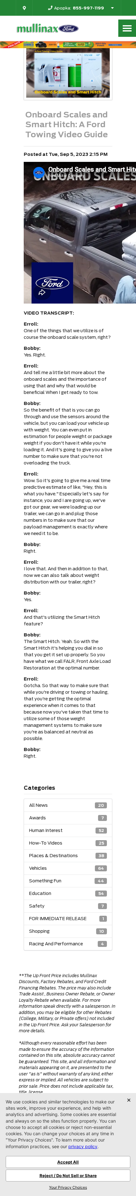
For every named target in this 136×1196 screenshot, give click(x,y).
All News (66, 805)
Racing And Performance (66, 943)
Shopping (66, 931)
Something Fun (66, 880)
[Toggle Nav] (127, 28)
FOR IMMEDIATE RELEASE (66, 918)
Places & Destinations (66, 855)
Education (66, 893)
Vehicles (66, 868)
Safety (66, 905)
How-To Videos (66, 843)
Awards (66, 817)
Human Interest (66, 830)
